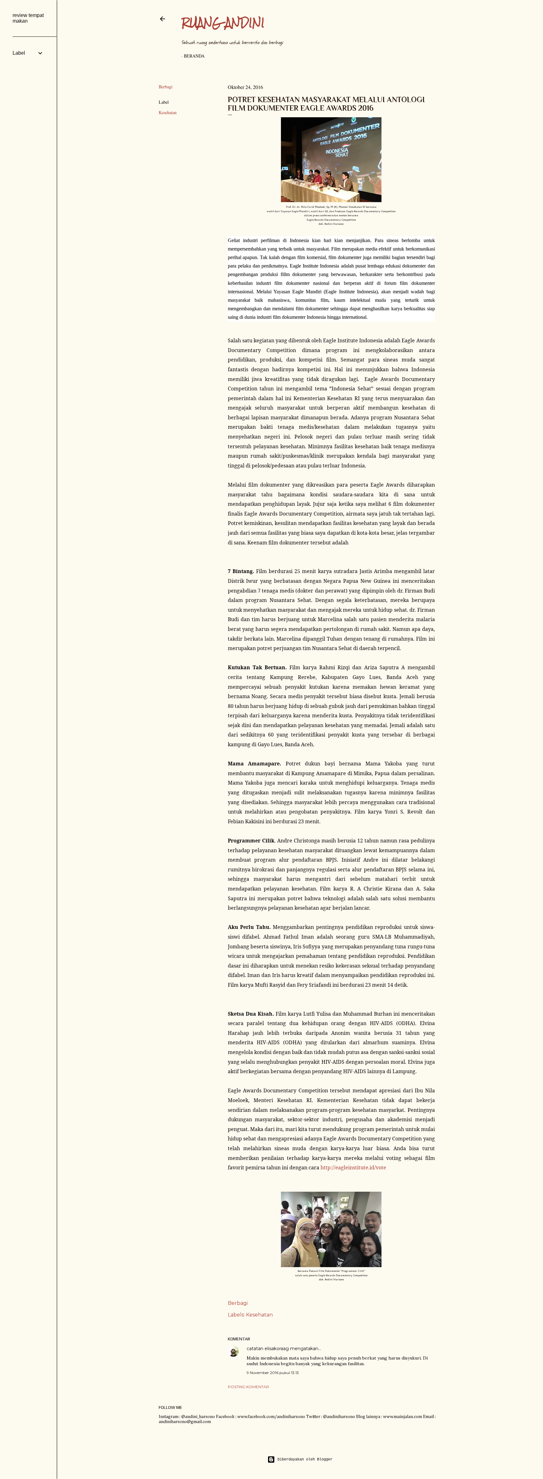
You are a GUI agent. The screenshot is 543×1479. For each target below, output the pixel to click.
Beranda (194, 56)
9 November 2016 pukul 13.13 (273, 1372)
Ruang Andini (223, 22)
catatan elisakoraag (268, 1348)
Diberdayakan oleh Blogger (304, 1459)
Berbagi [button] (166, 87)
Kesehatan (168, 112)
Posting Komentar (248, 1386)
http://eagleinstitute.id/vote (353, 1167)
